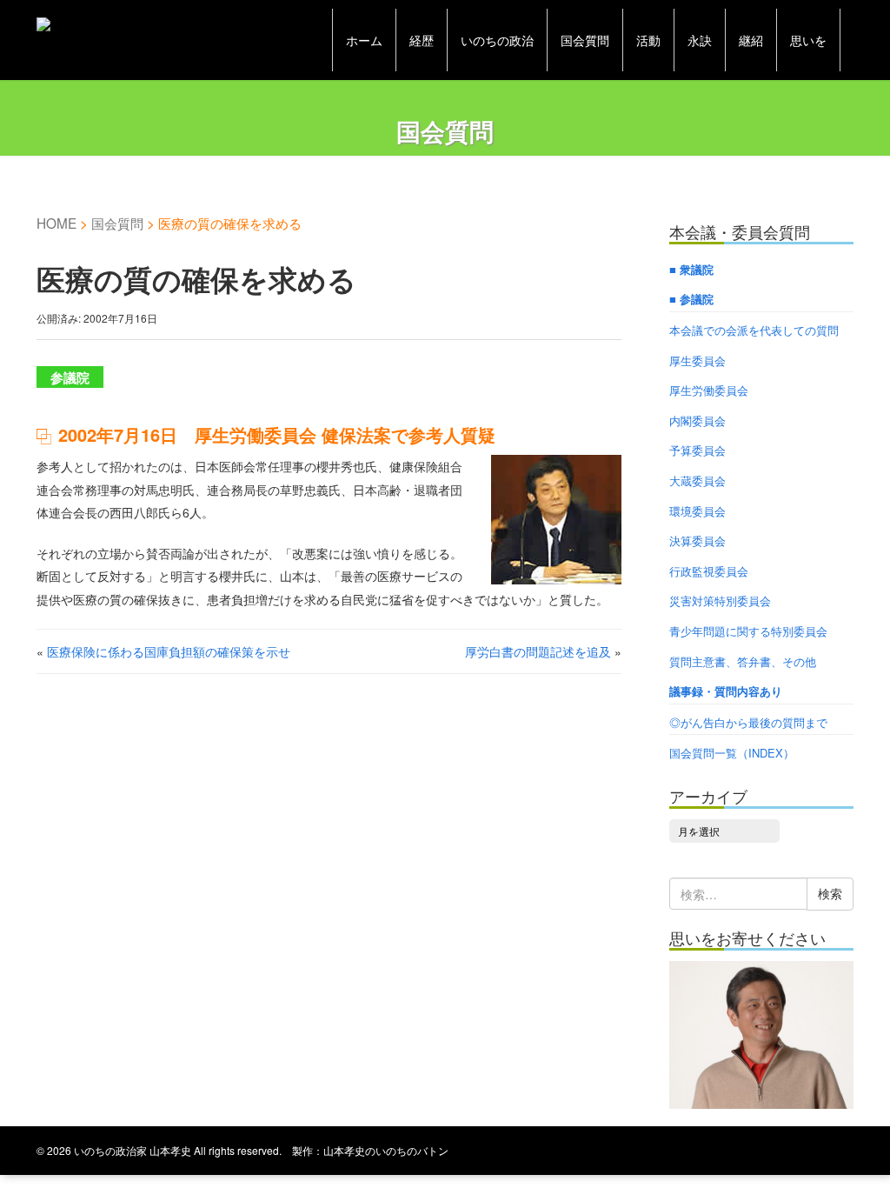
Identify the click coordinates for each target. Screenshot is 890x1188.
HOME (56, 222)
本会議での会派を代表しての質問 (754, 330)
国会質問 (585, 40)
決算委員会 (697, 540)
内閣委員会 (697, 420)
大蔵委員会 (697, 480)
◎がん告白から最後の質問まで (748, 722)
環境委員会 (697, 511)
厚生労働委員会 (708, 390)
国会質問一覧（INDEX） (731, 752)
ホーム (364, 40)
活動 (648, 40)
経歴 (421, 40)
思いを (808, 40)
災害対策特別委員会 (720, 600)
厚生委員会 (697, 360)
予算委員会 (697, 450)
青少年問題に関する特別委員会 (748, 631)
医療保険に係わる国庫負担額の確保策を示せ (168, 651)
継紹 (751, 40)
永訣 (699, 40)
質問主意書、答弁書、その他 (742, 661)
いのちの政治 (497, 40)
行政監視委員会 (708, 571)
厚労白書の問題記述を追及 (538, 651)
